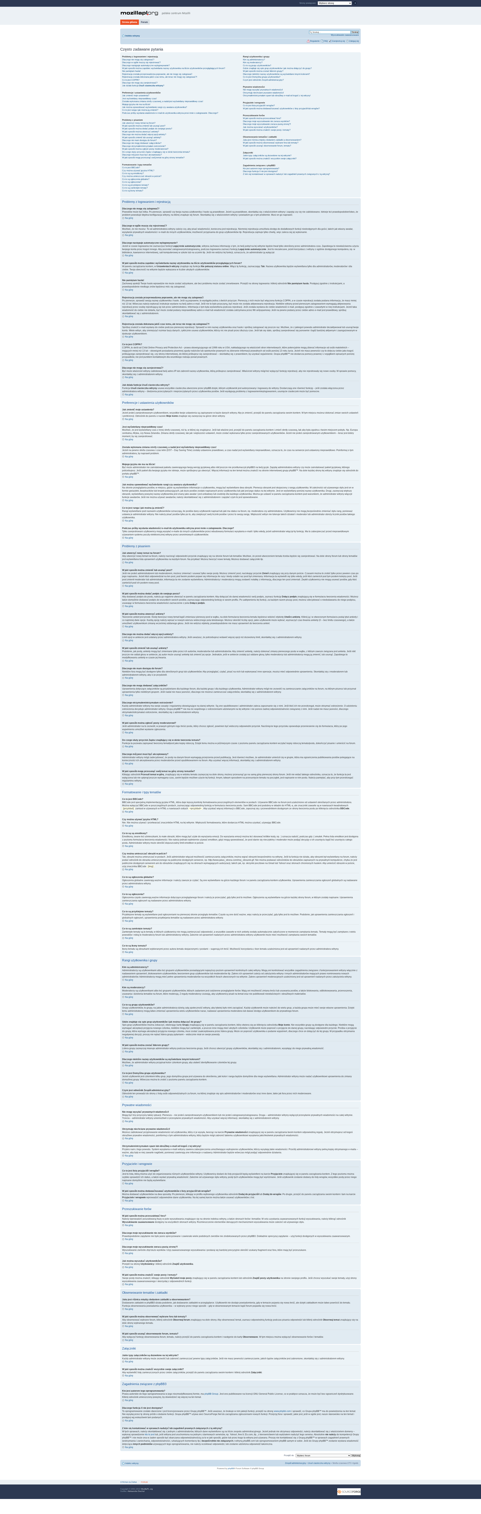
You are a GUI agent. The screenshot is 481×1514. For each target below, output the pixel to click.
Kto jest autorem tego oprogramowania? (261, 168)
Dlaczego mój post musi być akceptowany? (142, 155)
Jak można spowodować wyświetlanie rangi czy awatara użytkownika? (154, 107)
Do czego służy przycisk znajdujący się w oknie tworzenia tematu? (156, 152)
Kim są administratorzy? (254, 59)
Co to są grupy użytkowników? (257, 65)
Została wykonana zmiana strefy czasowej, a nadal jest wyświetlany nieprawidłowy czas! (162, 101)
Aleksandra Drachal (136, 1491)
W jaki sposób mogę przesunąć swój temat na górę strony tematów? (153, 157)
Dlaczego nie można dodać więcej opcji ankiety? (144, 134)
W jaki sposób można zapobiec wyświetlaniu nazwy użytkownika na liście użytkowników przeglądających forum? (173, 68)
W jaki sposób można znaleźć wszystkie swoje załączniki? (269, 158)
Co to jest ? (261, 77)
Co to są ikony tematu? (132, 190)
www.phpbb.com (282, 1411)
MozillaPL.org (147, 1489)
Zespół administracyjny (295, 1463)
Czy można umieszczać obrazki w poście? (141, 176)
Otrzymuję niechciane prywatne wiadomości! (263, 93)
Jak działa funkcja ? (143, 85)
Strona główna (129, 22)
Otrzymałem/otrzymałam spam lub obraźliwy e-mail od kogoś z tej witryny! (277, 95)
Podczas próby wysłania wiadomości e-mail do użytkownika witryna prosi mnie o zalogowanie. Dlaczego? (170, 113)
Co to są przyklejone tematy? (135, 185)
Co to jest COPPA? (130, 80)
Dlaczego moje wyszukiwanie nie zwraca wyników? (266, 121)
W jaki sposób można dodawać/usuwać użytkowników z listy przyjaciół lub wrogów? (281, 108)
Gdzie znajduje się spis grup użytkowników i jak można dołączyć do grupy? (277, 68)
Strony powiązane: (308, 3)
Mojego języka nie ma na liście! (136, 104)
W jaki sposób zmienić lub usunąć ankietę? (141, 137)
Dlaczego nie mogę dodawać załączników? (141, 143)
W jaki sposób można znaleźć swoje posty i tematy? (266, 130)
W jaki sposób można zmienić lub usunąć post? (143, 126)
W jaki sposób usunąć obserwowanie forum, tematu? (267, 146)
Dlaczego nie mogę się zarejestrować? (139, 83)
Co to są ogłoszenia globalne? (135, 179)
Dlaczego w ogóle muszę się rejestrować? (141, 62)
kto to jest (149, 1434)
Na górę (129, 218)
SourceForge (349, 1491)
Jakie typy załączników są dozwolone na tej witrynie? (267, 155)
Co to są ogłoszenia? (131, 182)
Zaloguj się (354, 41)
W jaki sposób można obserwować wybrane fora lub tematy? (270, 143)
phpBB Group (211, 1394)
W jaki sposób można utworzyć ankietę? (140, 131)
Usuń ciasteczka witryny (319, 1463)
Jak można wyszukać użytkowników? (260, 127)
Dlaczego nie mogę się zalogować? (138, 59)
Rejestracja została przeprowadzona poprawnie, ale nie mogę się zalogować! (157, 74)
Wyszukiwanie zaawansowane (345, 35)
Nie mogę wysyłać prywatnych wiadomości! (263, 90)
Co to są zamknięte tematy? (135, 188)
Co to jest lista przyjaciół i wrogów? (259, 105)
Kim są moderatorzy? (252, 62)
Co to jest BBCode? (131, 167)
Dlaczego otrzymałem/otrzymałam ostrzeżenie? (144, 146)
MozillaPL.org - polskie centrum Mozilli (155, 13)
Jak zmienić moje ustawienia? (135, 95)
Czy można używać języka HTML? (138, 170)
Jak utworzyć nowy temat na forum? (138, 123)
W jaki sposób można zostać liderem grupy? (263, 71)
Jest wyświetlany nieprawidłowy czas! (139, 98)
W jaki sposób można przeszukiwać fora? (262, 118)
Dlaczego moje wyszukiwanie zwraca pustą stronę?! (267, 124)
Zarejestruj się (338, 41)
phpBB (231, 1468)
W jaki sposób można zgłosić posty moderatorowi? (145, 149)
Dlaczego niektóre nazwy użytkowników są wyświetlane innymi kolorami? (276, 74)
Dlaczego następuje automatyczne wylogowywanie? (146, 65)
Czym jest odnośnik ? (263, 80)
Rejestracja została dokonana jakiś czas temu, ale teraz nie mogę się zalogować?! (159, 77)
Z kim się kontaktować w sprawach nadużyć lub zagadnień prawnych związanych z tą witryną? (286, 174)
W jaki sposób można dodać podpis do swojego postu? (147, 128)
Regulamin (315, 41)
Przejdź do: (289, 1455)
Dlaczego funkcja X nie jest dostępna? (260, 171)
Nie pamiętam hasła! (131, 71)
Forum (144, 22)
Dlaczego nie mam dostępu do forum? (139, 140)
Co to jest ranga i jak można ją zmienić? (140, 110)
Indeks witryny (132, 36)
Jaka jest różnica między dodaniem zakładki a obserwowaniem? (272, 140)
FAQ (326, 41)
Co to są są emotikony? (133, 173)
